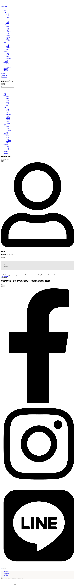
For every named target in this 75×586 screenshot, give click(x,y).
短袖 (7, 14)
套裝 (7, 65)
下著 (5, 24)
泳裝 (7, 56)
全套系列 (6, 62)
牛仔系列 (8, 31)
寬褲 (7, 33)
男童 (7, 46)
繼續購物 (3, 84)
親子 (5, 42)
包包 (7, 53)
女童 (7, 44)
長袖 (7, 16)
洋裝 (7, 63)
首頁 (5, 10)
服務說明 (6, 70)
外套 (7, 21)
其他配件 (6, 51)
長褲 (7, 26)
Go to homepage (4, 276)
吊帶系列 (8, 67)
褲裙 (7, 39)
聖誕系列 (6, 69)
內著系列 (8, 58)
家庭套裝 (8, 47)
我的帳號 (3, 73)
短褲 (7, 28)
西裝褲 (8, 35)
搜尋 (2, 161)
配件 (7, 49)
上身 (5, 12)
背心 (7, 19)
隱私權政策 (6, 571)
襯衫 (7, 17)
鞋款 (7, 55)
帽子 (7, 60)
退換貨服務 (6, 573)
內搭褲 (8, 37)
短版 (7, 23)
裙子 (7, 30)
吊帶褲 (8, 40)
